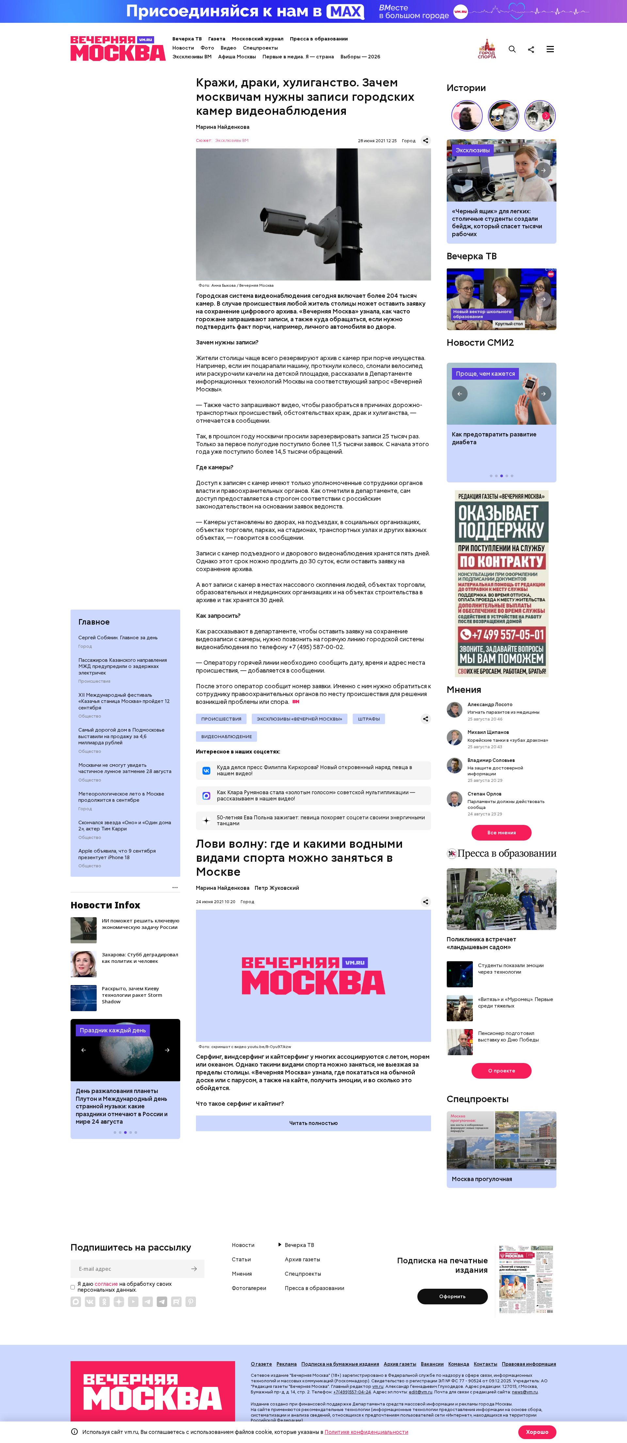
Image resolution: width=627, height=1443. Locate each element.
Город (85, 646)
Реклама (287, 1364)
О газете (261, 1364)
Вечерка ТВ (187, 39)
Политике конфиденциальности (366, 1432)
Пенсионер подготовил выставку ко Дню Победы (508, 1036)
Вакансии (432, 1364)
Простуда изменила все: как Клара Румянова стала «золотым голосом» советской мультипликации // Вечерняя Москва (503, 115)
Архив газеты (302, 1259)
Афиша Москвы (237, 56)
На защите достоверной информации (495, 771)
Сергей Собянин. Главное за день (118, 637)
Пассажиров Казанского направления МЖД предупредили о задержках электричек (122, 666)
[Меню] (550, 49)
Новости (183, 48)
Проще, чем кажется (485, 373)
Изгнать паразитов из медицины (503, 712)
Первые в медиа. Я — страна (298, 56)
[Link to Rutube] (176, 1302)
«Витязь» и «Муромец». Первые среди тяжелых (515, 1002)
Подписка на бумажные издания (340, 1364)
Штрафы (369, 719)
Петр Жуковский (277, 888)
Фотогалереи (249, 1288)
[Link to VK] (90, 1302)
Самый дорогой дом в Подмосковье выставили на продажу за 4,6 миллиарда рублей (121, 736)
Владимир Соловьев (491, 760)
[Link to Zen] (119, 1302)
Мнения (464, 689)
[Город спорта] (487, 49)
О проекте (501, 1071)
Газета (216, 39)
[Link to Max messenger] (76, 1302)
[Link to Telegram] (147, 1302)
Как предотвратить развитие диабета (501, 394)
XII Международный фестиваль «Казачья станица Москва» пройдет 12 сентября (124, 701)
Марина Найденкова (222, 127)
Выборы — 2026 (360, 56)
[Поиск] (512, 49)
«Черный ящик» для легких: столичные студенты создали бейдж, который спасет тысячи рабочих (501, 170)
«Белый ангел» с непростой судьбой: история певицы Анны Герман (467, 115)
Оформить (452, 1296)
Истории (466, 87)
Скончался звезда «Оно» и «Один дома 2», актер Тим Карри (124, 825)
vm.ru (377, 1386)
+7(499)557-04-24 (352, 1392)
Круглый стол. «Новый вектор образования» (501, 299)
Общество (89, 716)
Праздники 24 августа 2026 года (125, 1050)
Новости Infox (105, 904)
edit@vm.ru (420, 1392)
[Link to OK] (104, 1302)
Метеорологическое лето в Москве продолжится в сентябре (121, 796)
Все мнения (502, 832)
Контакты (485, 1364)
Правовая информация (529, 1364)
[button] (83, 1050)
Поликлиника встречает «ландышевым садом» (481, 942)
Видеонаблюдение (226, 736)
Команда (458, 1364)
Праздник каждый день (113, 1030)
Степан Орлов (485, 794)
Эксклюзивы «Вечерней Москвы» (299, 719)
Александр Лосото (490, 704)
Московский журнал (257, 39)
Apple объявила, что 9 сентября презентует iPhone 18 (117, 854)
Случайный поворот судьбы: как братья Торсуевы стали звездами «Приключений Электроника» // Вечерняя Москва (540, 115)
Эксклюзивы (473, 150)
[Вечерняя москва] (153, 1392)
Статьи (241, 1259)
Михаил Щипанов (488, 732)
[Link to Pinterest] (190, 1302)
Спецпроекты (260, 48)
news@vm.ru (525, 1392)
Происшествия (94, 681)
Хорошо (537, 1432)
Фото (207, 48)
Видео (228, 48)
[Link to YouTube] (133, 1302)
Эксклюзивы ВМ (192, 56)
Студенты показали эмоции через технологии (511, 969)
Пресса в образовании (319, 39)
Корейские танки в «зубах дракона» (508, 740)
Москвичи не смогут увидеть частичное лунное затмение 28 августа (124, 768)
